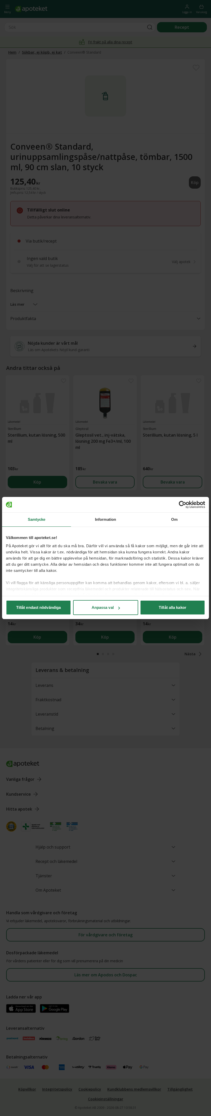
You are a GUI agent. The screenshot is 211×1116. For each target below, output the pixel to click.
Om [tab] (174, 519)
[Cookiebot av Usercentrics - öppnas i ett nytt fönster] (182, 504)
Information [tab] (105, 519)
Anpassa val (103, 607)
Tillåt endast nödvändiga (38, 607)
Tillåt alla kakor (172, 607)
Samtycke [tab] (37, 519)
